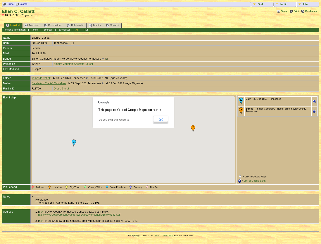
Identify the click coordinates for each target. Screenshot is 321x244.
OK (161, 120)
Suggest (114, 25)
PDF (86, 29)
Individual (15, 25)
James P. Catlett (41, 78)
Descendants (55, 25)
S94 (41, 211)
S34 (41, 220)
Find (260, 4)
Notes (34, 29)
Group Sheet (61, 88)
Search (24, 4)
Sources (48, 29)
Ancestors (34, 25)
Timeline (97, 25)
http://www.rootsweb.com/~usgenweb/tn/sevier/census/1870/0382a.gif (79, 214)
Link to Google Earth (255, 180)
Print (296, 11)
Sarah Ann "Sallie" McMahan (49, 83)
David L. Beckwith (163, 235)
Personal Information (15, 29)
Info (305, 4)
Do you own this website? (115, 119)
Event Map (64, 29)
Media (283, 4)
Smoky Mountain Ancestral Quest (73, 63)
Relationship (77, 25)
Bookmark (311, 11)
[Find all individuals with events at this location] (68, 43)
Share (284, 11)
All (77, 29)
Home (10, 4)
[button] (74, 143)
